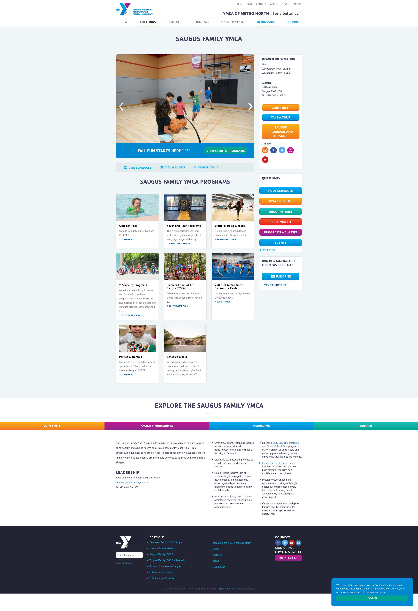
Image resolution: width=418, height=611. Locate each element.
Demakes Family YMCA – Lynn (166, 543)
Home (124, 22)
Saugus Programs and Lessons (281, 131)
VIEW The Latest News (275, 285)
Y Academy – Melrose (161, 573)
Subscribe (283, 276)
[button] (126, 106)
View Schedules (140, 168)
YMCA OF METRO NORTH (246, 13)
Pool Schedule (280, 191)
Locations (148, 22)
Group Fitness (281, 211)
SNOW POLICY (267, 250)
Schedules (175, 22)
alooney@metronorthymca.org (132, 483)
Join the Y (281, 107)
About (274, 4)
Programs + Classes (280, 232)
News (285, 4)
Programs (201, 22)
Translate (127, 563)
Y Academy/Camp (232, 22)
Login (248, 4)
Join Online (219, 567)
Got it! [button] (372, 598)
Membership (266, 22)
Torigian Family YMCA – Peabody (167, 561)
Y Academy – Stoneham (162, 579)
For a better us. (287, 13)
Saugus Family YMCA (161, 555)
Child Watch (280, 222)
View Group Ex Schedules (225, 153)
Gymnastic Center (272, 463)
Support (293, 22)
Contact (261, 4)
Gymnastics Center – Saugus (165, 567)
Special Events (174, 168)
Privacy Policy (225, 589)
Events (281, 242)
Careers (297, 4)
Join (238, 4)
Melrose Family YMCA (161, 549)
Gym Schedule (280, 201)
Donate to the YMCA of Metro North (232, 543)
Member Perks (208, 168)
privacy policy (377, 592)
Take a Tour (280, 117)
